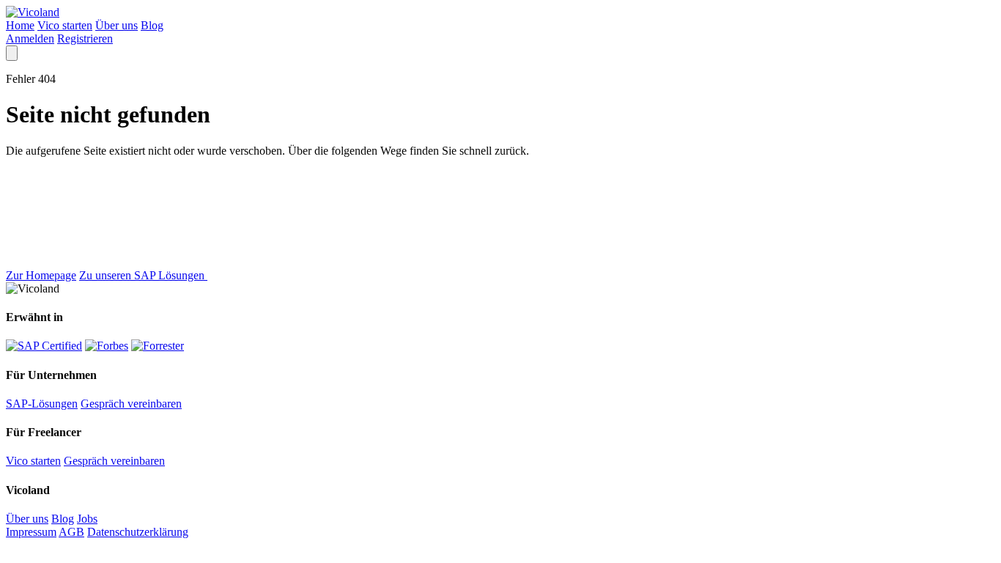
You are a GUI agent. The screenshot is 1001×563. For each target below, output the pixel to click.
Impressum (31, 532)
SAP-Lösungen (42, 403)
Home (20, 25)
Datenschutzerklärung (137, 532)
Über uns (116, 25)
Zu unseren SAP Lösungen (143, 275)
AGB (71, 532)
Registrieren (85, 38)
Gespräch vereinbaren (131, 403)
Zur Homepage (41, 275)
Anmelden (30, 38)
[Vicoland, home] (32, 12)
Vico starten (64, 25)
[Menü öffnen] (12, 53)
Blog (152, 25)
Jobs (87, 518)
